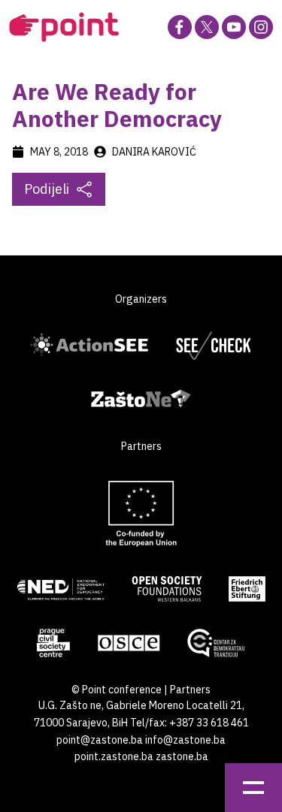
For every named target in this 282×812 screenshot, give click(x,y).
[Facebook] (180, 27)
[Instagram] (261, 27)
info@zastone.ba (185, 740)
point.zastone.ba (113, 756)
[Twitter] (207, 27)
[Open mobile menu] (253, 787)
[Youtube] (234, 27)
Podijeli (46, 189)
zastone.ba (182, 756)
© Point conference (116, 689)
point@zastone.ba (99, 740)
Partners (190, 689)
